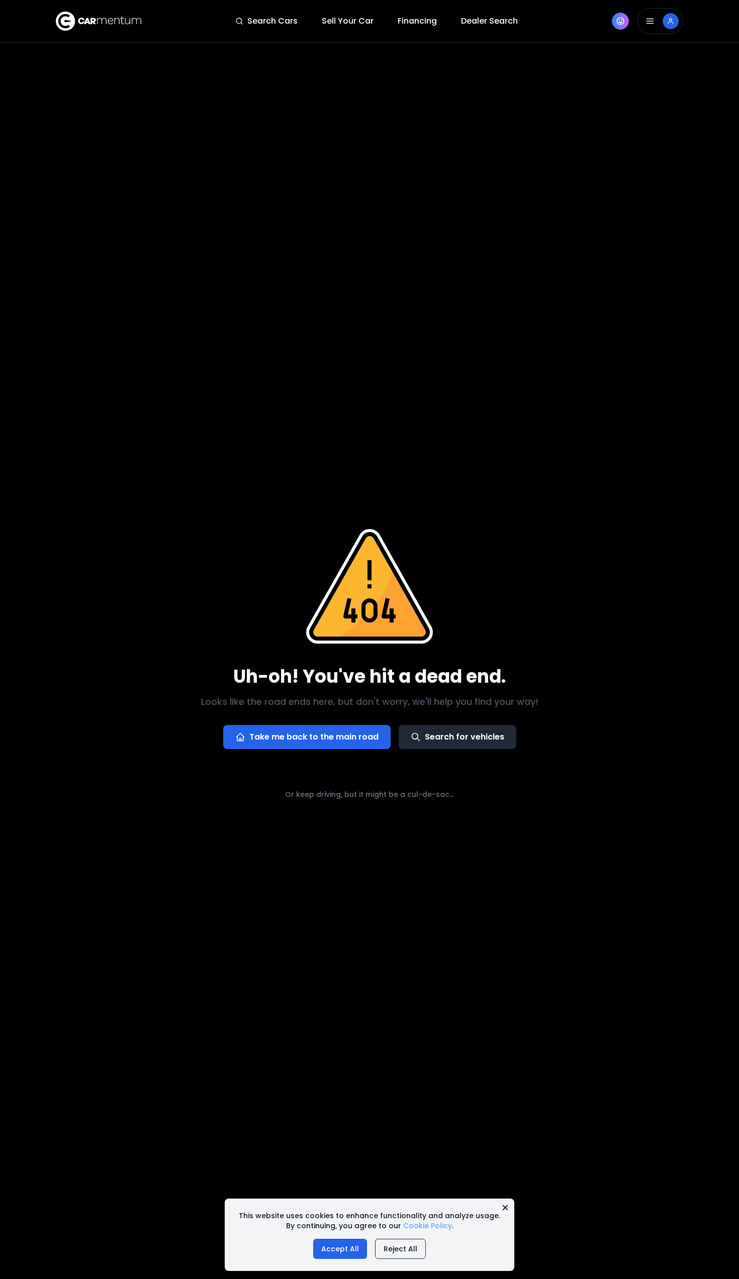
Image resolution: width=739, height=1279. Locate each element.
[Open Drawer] (660, 21)
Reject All (400, 1249)
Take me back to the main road (314, 737)
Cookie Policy (427, 1226)
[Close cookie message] (505, 1208)
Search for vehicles (464, 737)
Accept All (340, 1249)
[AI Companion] (620, 21)
